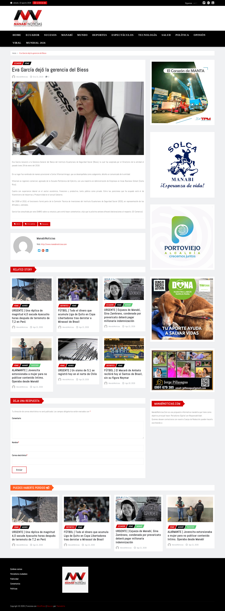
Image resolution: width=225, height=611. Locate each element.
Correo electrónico (19, 455)
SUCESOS (50, 35)
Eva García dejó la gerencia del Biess (32, 53)
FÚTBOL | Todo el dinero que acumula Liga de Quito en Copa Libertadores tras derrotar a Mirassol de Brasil (76, 316)
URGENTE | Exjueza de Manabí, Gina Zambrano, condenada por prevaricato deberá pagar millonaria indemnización (122, 315)
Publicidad (14, 578)
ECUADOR (32, 35)
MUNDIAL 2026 (36, 42)
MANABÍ (67, 35)
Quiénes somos (16, 569)
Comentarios (15, 583)
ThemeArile (60, 606)
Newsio (50, 606)
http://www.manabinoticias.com (54, 244)
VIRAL (17, 42)
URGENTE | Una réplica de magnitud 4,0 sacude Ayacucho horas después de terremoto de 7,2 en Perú (31, 316)
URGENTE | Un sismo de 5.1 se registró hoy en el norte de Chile (77, 372)
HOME (17, 35)
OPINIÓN (199, 35)
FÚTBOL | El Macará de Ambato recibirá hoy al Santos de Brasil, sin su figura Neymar (123, 373)
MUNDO (82, 35)
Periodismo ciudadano (18, 574)
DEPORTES (99, 35)
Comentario (16, 418)
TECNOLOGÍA (147, 35)
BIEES (18, 224)
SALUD (166, 35)
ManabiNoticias (22, 76)
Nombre (15, 442)
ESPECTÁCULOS (123, 35)
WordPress (41, 606)
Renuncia (45, 224)
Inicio (14, 53)
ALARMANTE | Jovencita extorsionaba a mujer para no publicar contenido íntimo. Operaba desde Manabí (29, 375)
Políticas (13, 588)
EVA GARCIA (31, 224)
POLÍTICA (182, 35)
